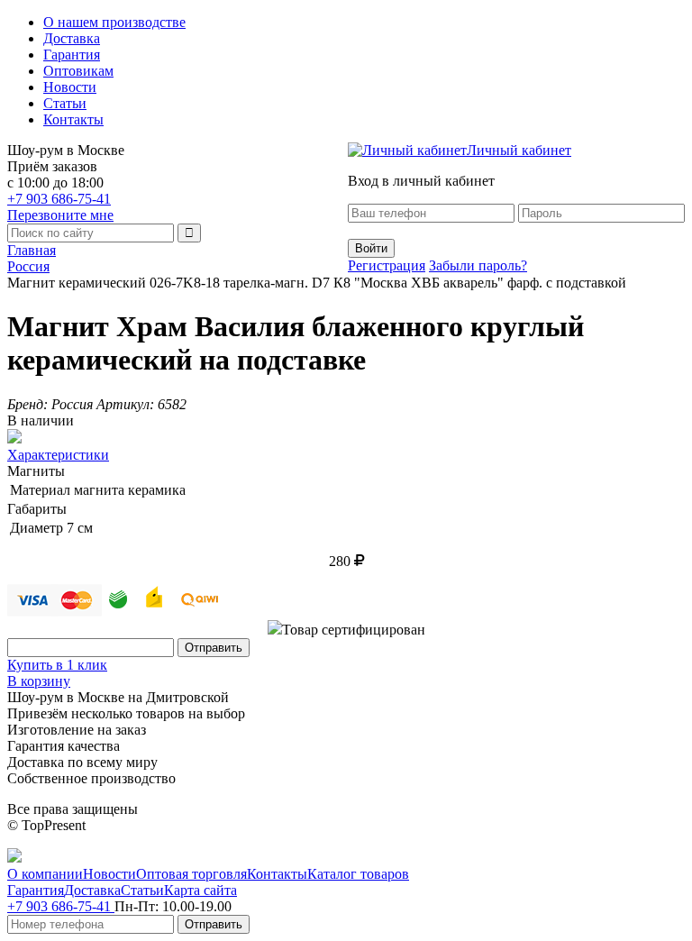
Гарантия (71, 54)
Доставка (71, 38)
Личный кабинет (519, 150)
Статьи (64, 103)
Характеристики (58, 454)
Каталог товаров (358, 874)
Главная (31, 250)
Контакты (73, 119)
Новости (69, 87)
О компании (45, 874)
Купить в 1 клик (57, 664)
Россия (28, 266)
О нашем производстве (114, 22)
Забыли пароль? (478, 265)
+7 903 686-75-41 (59, 198)
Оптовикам (78, 70)
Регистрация (386, 265)
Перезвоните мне (60, 215)
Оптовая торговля (191, 874)
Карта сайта (200, 890)
